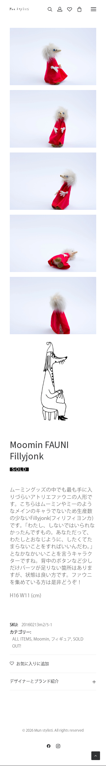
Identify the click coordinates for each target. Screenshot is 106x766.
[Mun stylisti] (19, 9)
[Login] (57, 9)
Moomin (41, 639)
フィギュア (61, 639)
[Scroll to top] (95, 755)
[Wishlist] (67, 9)
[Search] (47, 9)
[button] (93, 9)
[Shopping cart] (77, 9)
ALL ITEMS (22, 639)
